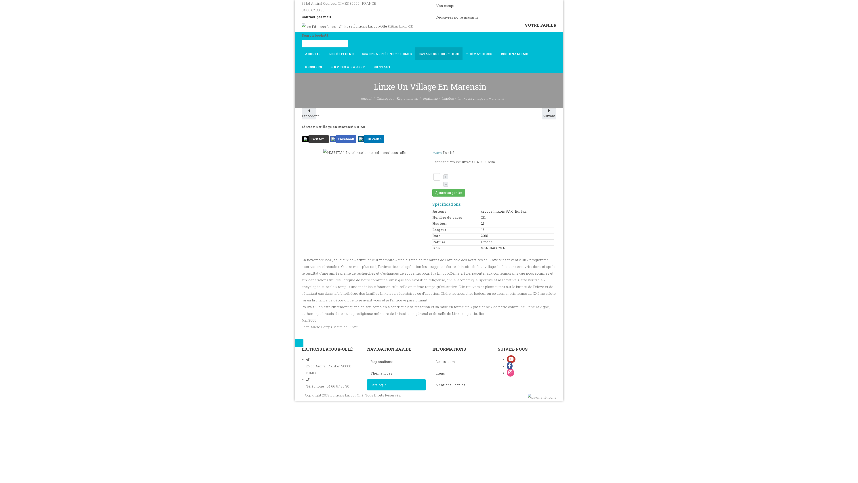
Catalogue (438, 54)
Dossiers (314, 67)
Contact (383, 67)
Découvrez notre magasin (457, 17)
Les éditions (342, 54)
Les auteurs (445, 361)
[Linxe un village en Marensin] (364, 152)
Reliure (438, 242)
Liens (440, 373)
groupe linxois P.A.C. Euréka (472, 162)
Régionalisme (515, 54)
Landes (448, 98)
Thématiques (479, 54)
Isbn (436, 248)
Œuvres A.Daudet (348, 67)
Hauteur (439, 223)
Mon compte (446, 5)
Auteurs (439, 211)
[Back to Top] (299, 343)
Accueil (313, 54)
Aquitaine (430, 98)
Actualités (389, 54)
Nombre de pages (447, 217)
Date (436, 235)
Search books (313, 35)
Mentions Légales (450, 385)
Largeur (439, 229)
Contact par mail (316, 17)
